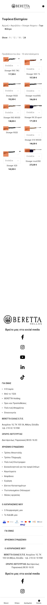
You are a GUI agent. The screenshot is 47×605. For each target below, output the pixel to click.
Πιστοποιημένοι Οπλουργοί (17, 490)
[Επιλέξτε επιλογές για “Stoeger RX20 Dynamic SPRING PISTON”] (5, 127)
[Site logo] (20, 5)
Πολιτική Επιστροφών (14, 462)
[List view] (3, 44)
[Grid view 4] (8, 44)
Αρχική (5, 25)
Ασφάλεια (8, 476)
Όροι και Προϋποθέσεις (15, 403)
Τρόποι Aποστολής (13, 452)
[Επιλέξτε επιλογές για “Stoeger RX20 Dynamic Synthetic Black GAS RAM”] (5, 84)
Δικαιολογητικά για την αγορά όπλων (21, 467)
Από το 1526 (10, 394)
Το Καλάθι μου (10, 515)
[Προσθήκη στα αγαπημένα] (17, 60)
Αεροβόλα (15, 25)
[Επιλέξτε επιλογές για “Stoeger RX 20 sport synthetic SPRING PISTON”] (27, 105)
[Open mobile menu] (3, 6)
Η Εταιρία (8, 389)
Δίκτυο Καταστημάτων (15, 485)
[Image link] (22, 522)
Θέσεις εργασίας (12, 495)
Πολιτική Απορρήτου (14, 408)
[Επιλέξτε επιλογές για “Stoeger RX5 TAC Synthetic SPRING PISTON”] (5, 59)
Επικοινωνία (10, 412)
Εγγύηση (8, 481)
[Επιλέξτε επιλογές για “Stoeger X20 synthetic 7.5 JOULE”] (5, 154)
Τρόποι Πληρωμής (12, 457)
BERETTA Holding (12, 398)
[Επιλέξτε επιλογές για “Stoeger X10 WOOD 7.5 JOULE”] (27, 128)
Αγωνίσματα (10, 471)
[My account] (39, 6)
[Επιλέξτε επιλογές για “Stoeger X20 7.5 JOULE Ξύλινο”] (27, 62)
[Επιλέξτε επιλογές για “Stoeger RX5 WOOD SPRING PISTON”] (5, 106)
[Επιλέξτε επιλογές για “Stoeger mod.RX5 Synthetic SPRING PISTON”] (27, 84)
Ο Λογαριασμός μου (13, 510)
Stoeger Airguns (29, 25)
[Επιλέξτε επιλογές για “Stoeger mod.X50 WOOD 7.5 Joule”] (27, 149)
